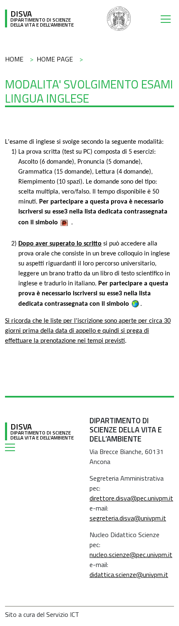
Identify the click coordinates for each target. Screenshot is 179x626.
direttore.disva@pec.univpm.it (131, 498)
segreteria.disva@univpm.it (128, 518)
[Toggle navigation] (167, 18)
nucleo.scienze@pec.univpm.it (131, 555)
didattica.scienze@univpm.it (129, 574)
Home (14, 59)
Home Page (55, 59)
